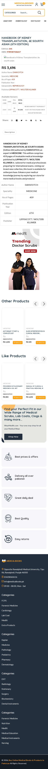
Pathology (6, 650)
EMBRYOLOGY (21, 21)
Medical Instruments (11, 738)
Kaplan (5, 640)
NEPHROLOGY (18, 86)
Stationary (6, 689)
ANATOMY (7, 21)
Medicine (6, 645)
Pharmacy (6, 659)
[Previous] (36, 304)
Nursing (5, 743)
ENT (4, 679)
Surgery (5, 694)
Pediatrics (6, 654)
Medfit (5, 620)
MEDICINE (22, 328)
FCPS (4, 600)
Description (10, 132)
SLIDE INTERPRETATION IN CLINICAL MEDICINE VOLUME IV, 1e (28, 333)
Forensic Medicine (10, 605)
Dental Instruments (10, 703)
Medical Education (10, 733)
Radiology (6, 684)
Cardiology (7, 610)
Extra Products (8, 625)
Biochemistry (7, 699)
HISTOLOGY (35, 21)
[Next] (44, 304)
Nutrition (6, 723)
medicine (14, 76)
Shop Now (13, 437)
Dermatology (8, 664)
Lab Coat (6, 615)
